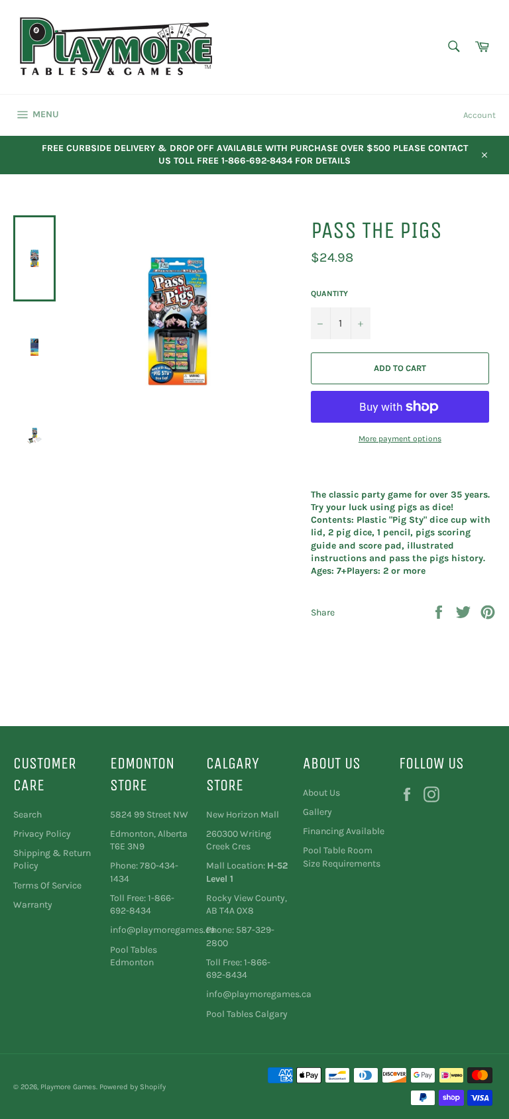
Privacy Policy (42, 833)
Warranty (32, 904)
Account (479, 115)
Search (27, 814)
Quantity (329, 293)
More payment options (400, 438)
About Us (321, 792)
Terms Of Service (47, 885)
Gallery (317, 812)
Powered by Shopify (132, 1087)
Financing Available (343, 831)
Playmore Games (68, 1087)
